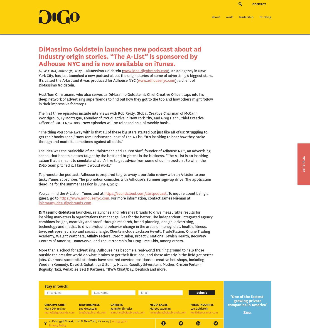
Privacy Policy (57, 325)
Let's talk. (304, 164)
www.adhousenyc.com (156, 80)
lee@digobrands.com (92, 312)
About (216, 17)
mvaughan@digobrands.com (168, 312)
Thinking (265, 17)
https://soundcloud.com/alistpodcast (135, 193)
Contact (259, 4)
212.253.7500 (119, 321)
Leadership (246, 17)
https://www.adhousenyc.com (84, 198)
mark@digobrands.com (59, 312)
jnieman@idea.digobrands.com (65, 203)
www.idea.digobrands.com (145, 71)
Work (229, 17)
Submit (202, 293)
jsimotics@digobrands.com (128, 312)
